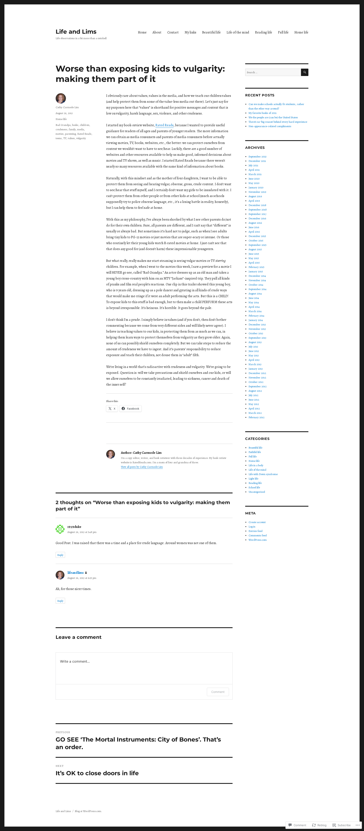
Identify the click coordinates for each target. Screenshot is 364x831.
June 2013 (254, 351)
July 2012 (253, 395)
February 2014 (256, 315)
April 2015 (254, 262)
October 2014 (256, 284)
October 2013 (256, 333)
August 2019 (255, 196)
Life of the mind (238, 32)
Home (142, 32)
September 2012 (257, 386)
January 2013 (256, 368)
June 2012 (254, 399)
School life (254, 487)
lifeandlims (75, 572)
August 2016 (255, 223)
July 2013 (253, 346)
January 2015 (256, 271)
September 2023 (257, 156)
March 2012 (255, 413)
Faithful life (255, 452)
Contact (173, 32)
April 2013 (254, 360)
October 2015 (256, 240)
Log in (252, 526)
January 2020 (256, 187)
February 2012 (256, 417)
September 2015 (257, 245)
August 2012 (255, 391)
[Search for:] (273, 72)
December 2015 (257, 236)
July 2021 (253, 165)
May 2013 (254, 355)
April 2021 (254, 170)
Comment (218, 692)
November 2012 (257, 377)
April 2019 (254, 200)
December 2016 (257, 218)
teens (59, 138)
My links (190, 32)
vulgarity (81, 138)
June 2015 (254, 254)
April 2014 (254, 307)
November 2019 (257, 192)
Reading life (263, 32)
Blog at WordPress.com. (88, 811)
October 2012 (256, 382)
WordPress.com (258, 540)
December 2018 (257, 205)
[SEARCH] (304, 72)
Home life (301, 32)
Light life (253, 478)
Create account (257, 522)
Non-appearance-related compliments (270, 126)
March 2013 (255, 364)
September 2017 (257, 214)
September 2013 (257, 338)
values (71, 138)
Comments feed (258, 535)
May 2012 (254, 404)
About (157, 32)
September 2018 (258, 209)
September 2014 (257, 289)
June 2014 (254, 298)
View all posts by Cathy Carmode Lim (142, 467)
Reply (60, 555)
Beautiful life (211, 32)
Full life (283, 32)
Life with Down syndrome (263, 474)
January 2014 (256, 320)
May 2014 (254, 302)
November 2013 (257, 329)
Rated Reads (164, 125)
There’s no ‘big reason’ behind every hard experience (278, 122)
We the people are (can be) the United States (273, 117)
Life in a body (256, 465)
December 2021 (257, 161)
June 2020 (254, 178)
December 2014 (257, 276)
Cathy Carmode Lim (67, 107)
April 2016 (254, 231)
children (84, 125)
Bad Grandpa (63, 125)
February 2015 (256, 267)
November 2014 (257, 280)
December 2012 (257, 373)
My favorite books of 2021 (263, 113)
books (75, 125)
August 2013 (255, 342)
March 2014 (255, 311)
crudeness (61, 129)
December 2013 (257, 324)
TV (64, 138)
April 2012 (254, 408)
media (80, 129)
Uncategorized (257, 492)
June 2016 (254, 227)
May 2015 (254, 258)
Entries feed (255, 531)
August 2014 (255, 293)
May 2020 (254, 183)
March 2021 (255, 174)
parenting (70, 134)
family (72, 129)
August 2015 (255, 249)
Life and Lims (76, 31)
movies (60, 134)
